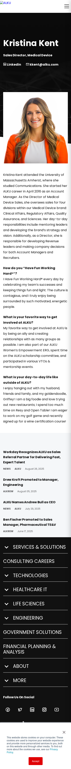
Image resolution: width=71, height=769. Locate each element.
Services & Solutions (39, 547)
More (19, 680)
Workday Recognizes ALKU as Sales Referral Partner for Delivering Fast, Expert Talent (32, 457)
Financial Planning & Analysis (29, 649)
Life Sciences (29, 604)
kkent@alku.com (43, 64)
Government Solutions (32, 632)
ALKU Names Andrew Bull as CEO (29, 502)
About (21, 666)
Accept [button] (35, 761)
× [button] (63, 731)
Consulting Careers (29, 561)
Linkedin (13, 64)
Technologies (30, 576)
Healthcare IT (30, 590)
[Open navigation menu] (66, 6)
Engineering (28, 618)
